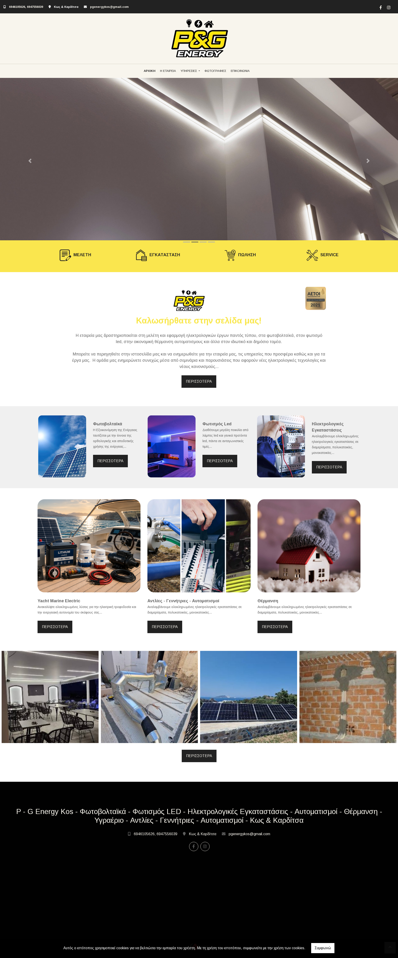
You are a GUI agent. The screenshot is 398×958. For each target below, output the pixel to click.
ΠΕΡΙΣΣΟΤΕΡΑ (199, 381)
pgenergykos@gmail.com (109, 7)
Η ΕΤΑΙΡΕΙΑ (168, 71)
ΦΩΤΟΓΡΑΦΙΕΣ (215, 71)
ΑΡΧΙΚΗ (149, 71)
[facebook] (380, 7)
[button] (30, 161)
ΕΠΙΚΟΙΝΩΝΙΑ (240, 71)
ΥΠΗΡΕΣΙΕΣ (189, 71)
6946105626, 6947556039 (26, 7)
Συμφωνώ (323, 948)
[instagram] (388, 7)
